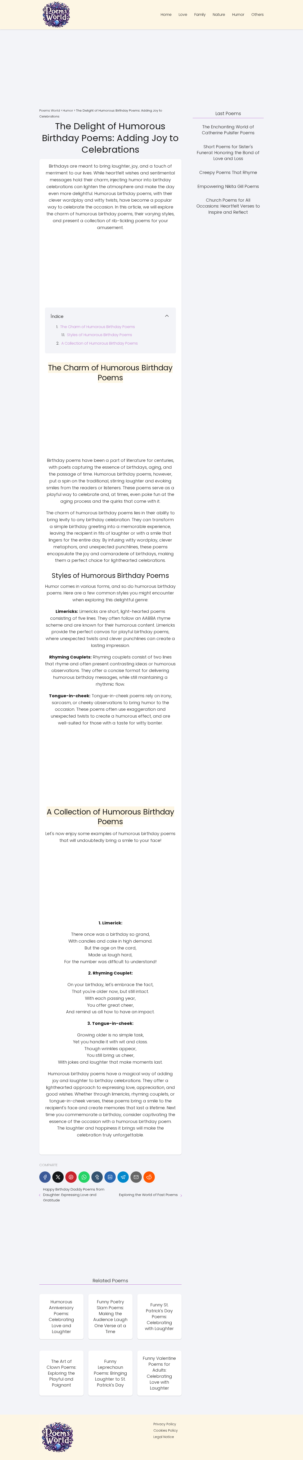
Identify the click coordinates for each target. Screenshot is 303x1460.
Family (200, 14)
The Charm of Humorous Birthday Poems (97, 326)
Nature (219, 14)
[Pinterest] (71, 1177)
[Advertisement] (151, 69)
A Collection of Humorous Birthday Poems (99, 343)
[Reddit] (149, 1177)
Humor (238, 14)
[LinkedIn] (110, 1177)
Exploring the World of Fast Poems (148, 1194)
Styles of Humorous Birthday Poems (99, 335)
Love (183, 14)
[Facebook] (45, 1177)
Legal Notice (163, 1436)
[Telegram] (123, 1177)
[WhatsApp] (84, 1177)
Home (166, 14)
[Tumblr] (97, 1177)
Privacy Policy (164, 1424)
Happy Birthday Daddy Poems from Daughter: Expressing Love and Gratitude (73, 1195)
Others (257, 14)
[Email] (136, 1177)
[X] (58, 1177)
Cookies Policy (165, 1430)
